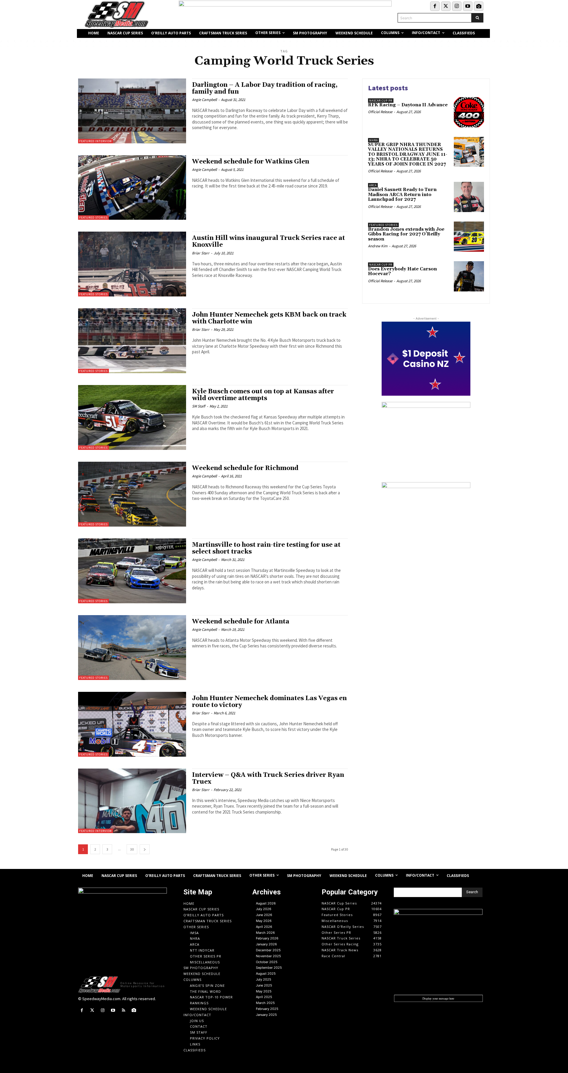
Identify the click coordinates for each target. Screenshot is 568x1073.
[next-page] (145, 849)
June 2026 (264, 915)
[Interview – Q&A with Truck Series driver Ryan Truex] (132, 801)
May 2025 (264, 991)
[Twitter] (446, 6)
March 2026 (265, 933)
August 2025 (266, 973)
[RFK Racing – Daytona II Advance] (469, 112)
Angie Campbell (204, 99)
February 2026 (267, 938)
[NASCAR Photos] (478, 6)
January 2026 (266, 944)
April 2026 (264, 927)
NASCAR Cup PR (380, 100)
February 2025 (267, 1009)
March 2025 (265, 1003)
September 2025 (269, 967)
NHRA (373, 140)
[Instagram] (457, 6)
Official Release (380, 111)
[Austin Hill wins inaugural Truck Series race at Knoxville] (132, 264)
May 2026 (264, 921)
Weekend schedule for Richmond (245, 468)
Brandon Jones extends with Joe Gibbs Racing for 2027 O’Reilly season (406, 234)
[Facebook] (435, 6)
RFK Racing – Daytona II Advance (408, 105)
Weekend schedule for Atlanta (240, 621)
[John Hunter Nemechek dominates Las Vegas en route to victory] (132, 724)
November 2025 (268, 956)
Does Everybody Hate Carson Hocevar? (402, 271)
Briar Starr (200, 253)
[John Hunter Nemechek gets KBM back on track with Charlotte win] (132, 340)
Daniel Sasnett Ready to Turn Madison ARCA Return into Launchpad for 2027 (402, 194)
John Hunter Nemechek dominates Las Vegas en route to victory (269, 702)
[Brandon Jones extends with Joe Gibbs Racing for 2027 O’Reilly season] (469, 237)
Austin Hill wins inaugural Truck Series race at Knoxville (268, 241)
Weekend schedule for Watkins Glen (250, 162)
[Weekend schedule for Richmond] (132, 494)
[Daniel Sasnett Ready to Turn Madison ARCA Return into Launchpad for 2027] (469, 197)
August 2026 (266, 903)
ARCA (373, 185)
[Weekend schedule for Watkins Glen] (132, 187)
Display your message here (438, 998)
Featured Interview (95, 141)
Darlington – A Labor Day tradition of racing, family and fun (265, 88)
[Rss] (123, 1010)
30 (132, 849)
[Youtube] (467, 6)
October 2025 (266, 962)
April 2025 (264, 997)
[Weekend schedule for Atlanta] (132, 647)
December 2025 (268, 950)
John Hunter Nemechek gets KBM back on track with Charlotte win (269, 318)
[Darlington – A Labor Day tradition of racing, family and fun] (132, 110)
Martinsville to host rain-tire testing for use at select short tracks (266, 548)
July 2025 (263, 979)
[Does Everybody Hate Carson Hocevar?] (469, 276)
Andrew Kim (378, 245)
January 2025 (266, 1015)
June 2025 (264, 985)
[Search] (477, 18)
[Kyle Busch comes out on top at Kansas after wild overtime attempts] (132, 417)
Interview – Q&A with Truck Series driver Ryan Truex (268, 778)
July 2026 (263, 909)
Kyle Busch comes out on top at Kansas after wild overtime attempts (263, 395)
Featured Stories (93, 217)
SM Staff (198, 406)
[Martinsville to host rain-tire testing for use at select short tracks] (132, 570)
